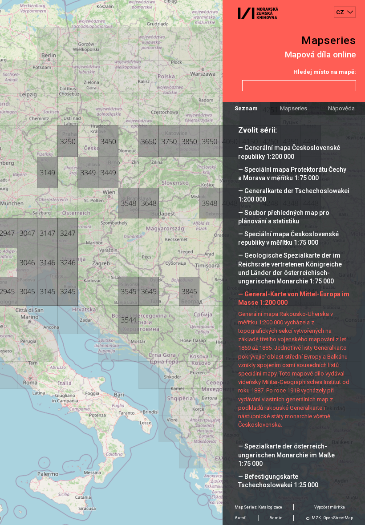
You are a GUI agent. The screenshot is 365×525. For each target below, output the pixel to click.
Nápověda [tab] (341, 108)
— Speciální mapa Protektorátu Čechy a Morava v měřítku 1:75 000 (292, 174)
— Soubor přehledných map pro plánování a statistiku (283, 217)
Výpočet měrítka (329, 507)
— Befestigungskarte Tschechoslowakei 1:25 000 (278, 481)
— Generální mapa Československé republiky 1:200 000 (289, 152)
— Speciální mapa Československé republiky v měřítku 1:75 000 (288, 238)
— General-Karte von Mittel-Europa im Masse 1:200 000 (293, 298)
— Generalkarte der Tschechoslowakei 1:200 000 (293, 195)
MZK (316, 518)
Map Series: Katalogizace (258, 507)
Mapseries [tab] (293, 108)
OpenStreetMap (338, 518)
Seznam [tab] (246, 108)
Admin (276, 518)
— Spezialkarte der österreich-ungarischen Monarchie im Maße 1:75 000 (286, 455)
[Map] (182, 262)
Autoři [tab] (241, 518)
